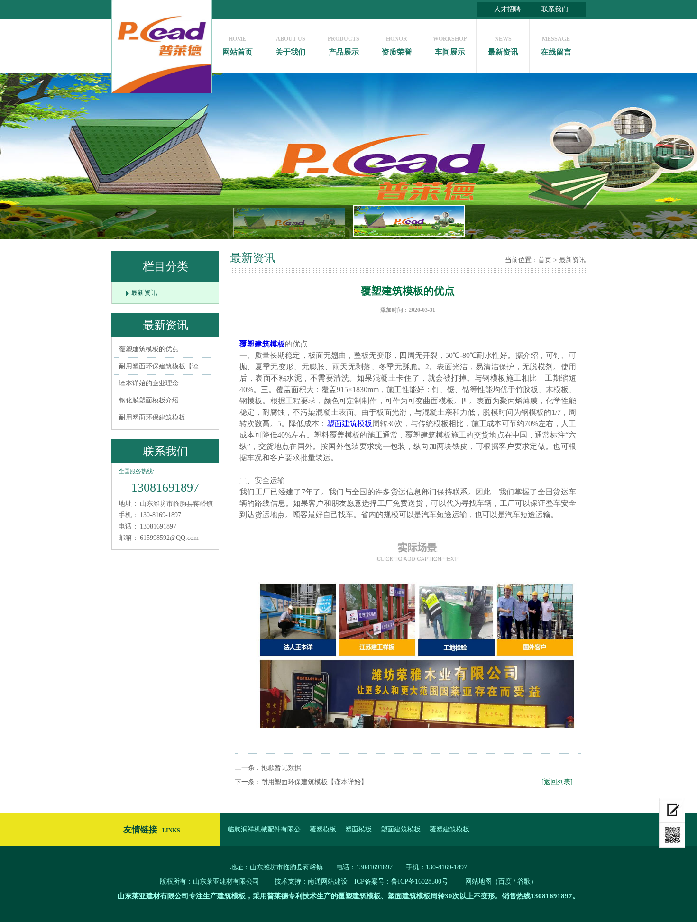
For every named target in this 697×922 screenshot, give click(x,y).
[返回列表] (557, 781)
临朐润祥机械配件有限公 (264, 829)
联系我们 (554, 9)
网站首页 (237, 46)
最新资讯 (503, 46)
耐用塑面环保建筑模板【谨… (162, 366)
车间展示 (450, 46)
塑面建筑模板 (349, 424)
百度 (505, 881)
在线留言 (556, 46)
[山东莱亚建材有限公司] (161, 46)
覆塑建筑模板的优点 (149, 349)
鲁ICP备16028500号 (419, 881)
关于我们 (290, 46)
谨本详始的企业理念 (149, 383)
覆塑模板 (323, 829)
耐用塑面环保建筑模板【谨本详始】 (314, 781)
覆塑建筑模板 (262, 344)
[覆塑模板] (407, 635)
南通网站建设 (328, 881)
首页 (544, 260)
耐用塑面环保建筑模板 (152, 417)
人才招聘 (507, 9)
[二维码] (672, 835)
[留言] (672, 810)
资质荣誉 (397, 46)
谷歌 (524, 881)
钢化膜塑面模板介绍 (149, 400)
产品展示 (343, 46)
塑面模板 (358, 829)
